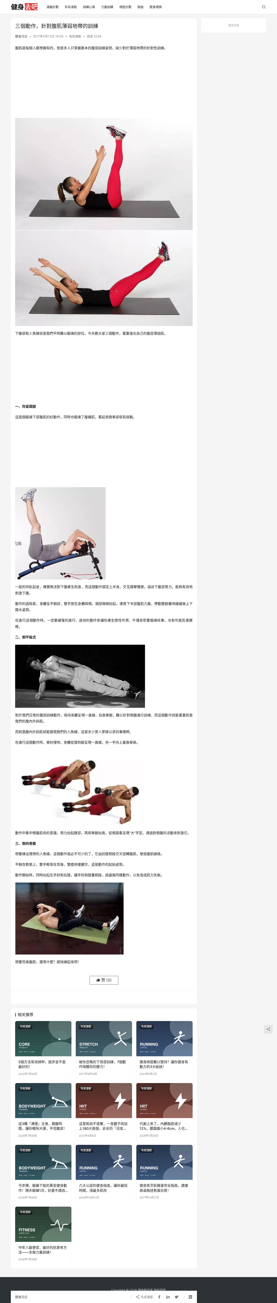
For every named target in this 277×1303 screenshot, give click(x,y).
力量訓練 (107, 7)
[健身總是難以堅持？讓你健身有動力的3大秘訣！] (164, 1038)
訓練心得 (89, 7)
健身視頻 (156, 7)
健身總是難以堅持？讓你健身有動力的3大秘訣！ (164, 1064)
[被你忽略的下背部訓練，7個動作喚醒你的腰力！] (104, 1038)
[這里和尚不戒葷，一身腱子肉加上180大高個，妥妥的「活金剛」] (104, 1100)
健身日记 (21, 36)
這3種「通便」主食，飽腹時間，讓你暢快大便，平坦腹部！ (42, 1126)
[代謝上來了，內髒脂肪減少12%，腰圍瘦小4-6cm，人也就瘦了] (164, 1100)
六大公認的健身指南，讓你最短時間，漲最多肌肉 (103, 1187)
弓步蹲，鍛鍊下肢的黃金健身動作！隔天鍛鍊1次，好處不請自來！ (42, 1188)
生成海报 (146, 1297)
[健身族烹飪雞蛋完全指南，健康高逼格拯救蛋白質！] (164, 1162)
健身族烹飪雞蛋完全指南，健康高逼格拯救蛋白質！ (164, 1187)
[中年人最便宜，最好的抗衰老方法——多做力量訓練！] (43, 1224)
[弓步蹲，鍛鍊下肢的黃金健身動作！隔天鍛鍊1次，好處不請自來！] (43, 1162)
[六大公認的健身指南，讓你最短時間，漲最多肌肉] (104, 1162)
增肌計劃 (125, 7)
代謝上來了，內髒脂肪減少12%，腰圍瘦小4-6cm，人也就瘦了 (164, 1126)
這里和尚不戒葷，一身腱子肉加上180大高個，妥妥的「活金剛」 (104, 1126)
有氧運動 (71, 7)
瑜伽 (140, 7)
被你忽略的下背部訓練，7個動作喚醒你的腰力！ (102, 1064)
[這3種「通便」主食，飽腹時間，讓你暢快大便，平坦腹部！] (43, 1100)
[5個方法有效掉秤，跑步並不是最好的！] (43, 1038)
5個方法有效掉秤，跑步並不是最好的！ (42, 1064)
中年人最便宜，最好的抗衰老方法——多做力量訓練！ (42, 1249)
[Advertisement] (104, 85)
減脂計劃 (53, 7)
